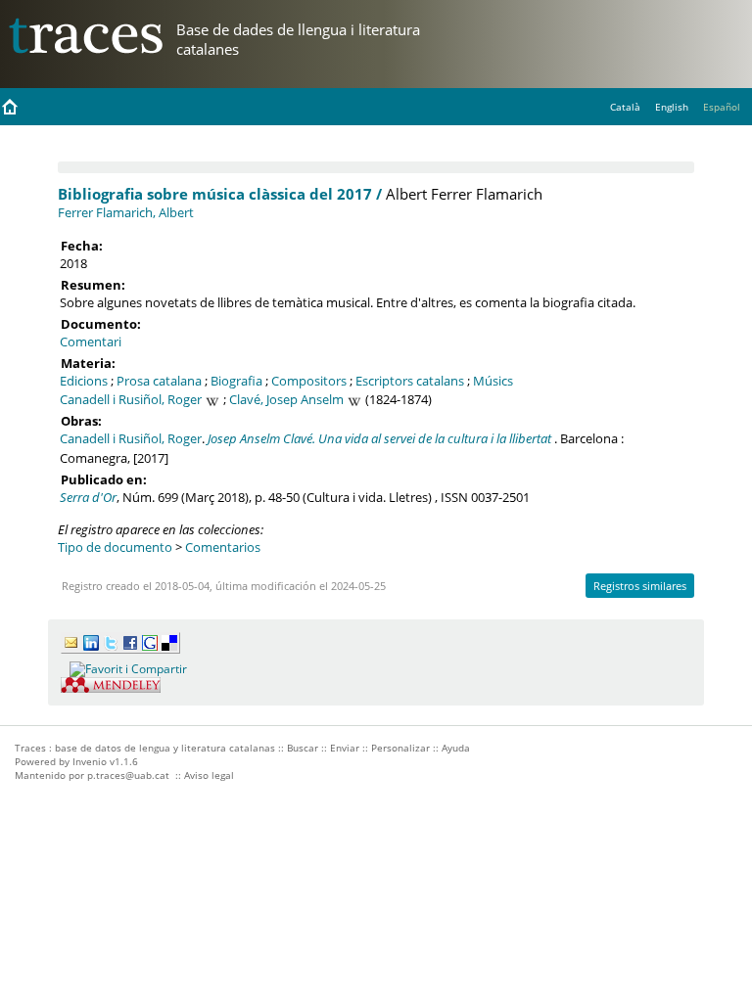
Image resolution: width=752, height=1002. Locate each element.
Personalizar (400, 747)
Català (625, 107)
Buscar (302, 747)
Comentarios (222, 547)
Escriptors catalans (409, 380)
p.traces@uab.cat (128, 775)
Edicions (84, 380)
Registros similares (639, 585)
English (671, 107)
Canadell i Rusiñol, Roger (131, 399)
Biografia (236, 380)
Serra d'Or (88, 497)
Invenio (89, 761)
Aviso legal (209, 775)
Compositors (309, 380)
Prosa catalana (159, 380)
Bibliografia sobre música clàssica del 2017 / (220, 194)
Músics (493, 380)
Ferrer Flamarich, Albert (126, 212)
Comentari (90, 341)
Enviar (344, 747)
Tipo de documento (115, 547)
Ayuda (456, 747)
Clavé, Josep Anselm (286, 399)
